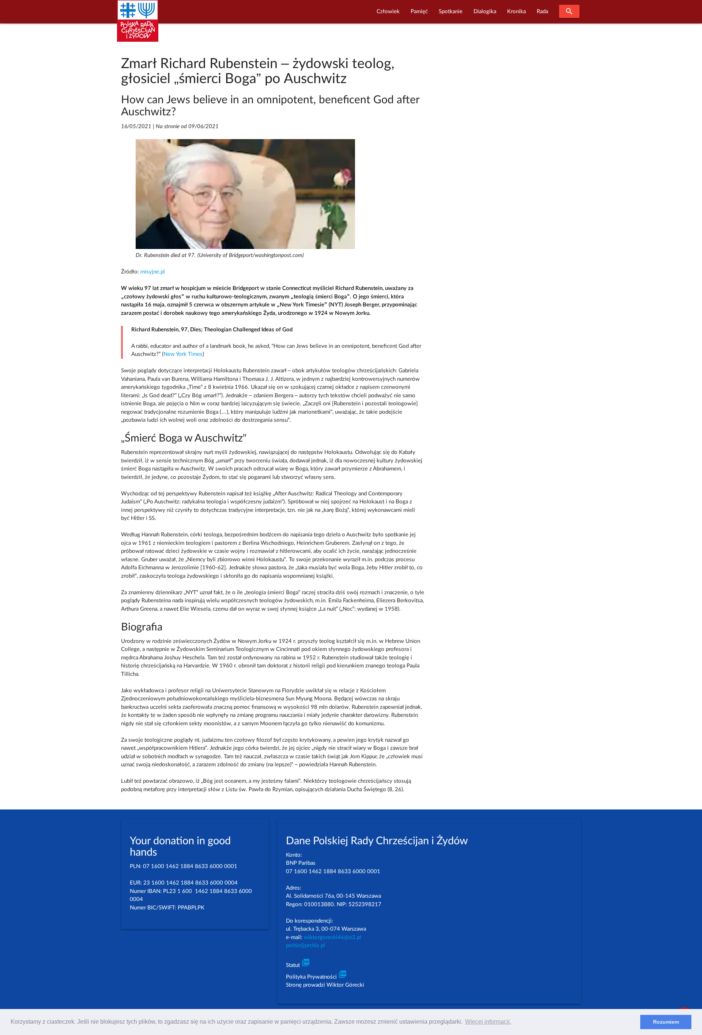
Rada (542, 11)
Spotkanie (451, 11)
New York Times (183, 354)
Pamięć (419, 11)
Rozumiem (666, 1022)
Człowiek (388, 11)
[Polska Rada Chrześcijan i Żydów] (137, 25)
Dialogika (484, 11)
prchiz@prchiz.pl (305, 945)
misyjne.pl (152, 272)
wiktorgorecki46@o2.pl (332, 937)
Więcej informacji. (488, 1022)
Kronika (516, 11)
